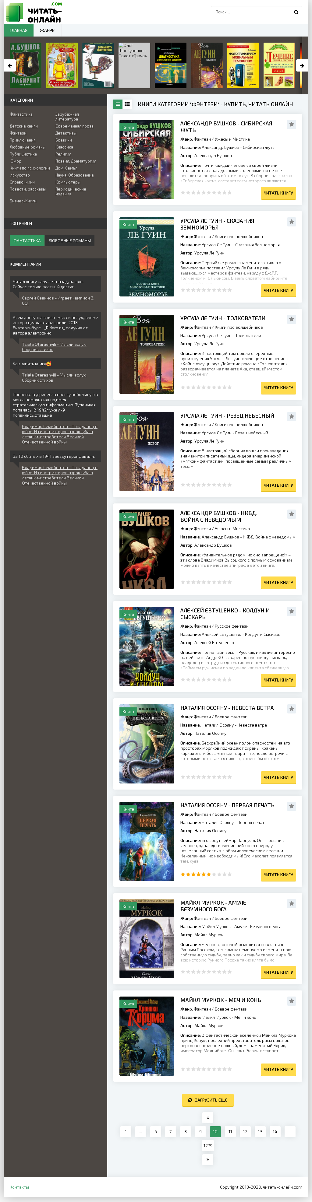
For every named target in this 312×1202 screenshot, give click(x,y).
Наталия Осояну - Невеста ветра (227, 707)
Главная (18, 30)
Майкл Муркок (208, 934)
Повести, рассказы (28, 189)
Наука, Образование (74, 175)
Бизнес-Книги (23, 200)
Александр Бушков (213, 155)
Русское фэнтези (232, 626)
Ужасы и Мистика (232, 139)
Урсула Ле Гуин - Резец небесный (227, 415)
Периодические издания (70, 191)
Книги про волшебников (239, 236)
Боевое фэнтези (231, 716)
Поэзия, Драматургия (75, 161)
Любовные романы (27, 147)
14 (275, 1131)
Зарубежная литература (67, 116)
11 (230, 1131)
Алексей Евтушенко (214, 642)
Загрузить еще (211, 1099)
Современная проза (74, 126)
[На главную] (34, 12)
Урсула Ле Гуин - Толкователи (222, 318)
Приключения (23, 140)
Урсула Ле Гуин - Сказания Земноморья (217, 224)
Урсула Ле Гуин (209, 252)
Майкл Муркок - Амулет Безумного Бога (215, 906)
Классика (64, 147)
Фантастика (21, 114)
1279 (208, 1145)
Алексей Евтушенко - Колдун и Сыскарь (225, 613)
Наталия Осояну (210, 733)
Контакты (19, 1187)
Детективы (65, 133)
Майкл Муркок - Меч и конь (220, 1000)
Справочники (22, 182)
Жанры (47, 30)
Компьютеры (67, 182)
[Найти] (296, 12)
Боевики (63, 140)
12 (245, 1131)
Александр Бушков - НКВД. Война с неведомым (218, 516)
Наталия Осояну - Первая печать (227, 805)
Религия (63, 154)
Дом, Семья (66, 168)
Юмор (15, 161)
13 (260, 1131)
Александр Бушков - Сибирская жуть (226, 126)
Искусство (20, 175)
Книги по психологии (30, 168)
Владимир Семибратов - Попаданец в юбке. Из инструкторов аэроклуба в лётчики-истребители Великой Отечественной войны (60, 434)
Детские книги (24, 126)
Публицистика (23, 154)
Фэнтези (202, 139)
